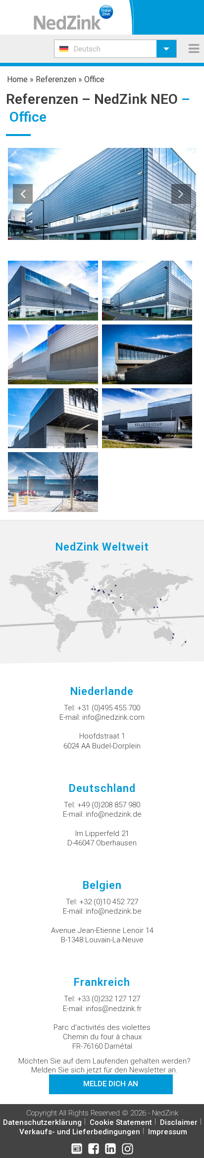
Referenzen (56, 79)
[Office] (53, 290)
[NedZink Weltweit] (102, 606)
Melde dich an (110, 1083)
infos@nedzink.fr (114, 1008)
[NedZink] (73, 17)
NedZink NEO (136, 99)
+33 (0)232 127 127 (108, 998)
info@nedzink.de (114, 814)
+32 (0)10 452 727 (108, 901)
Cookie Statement (121, 1122)
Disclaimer (179, 1122)
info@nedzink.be (114, 911)
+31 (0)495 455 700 (108, 707)
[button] (115, 49)
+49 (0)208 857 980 (108, 804)
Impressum (167, 1132)
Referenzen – (50, 99)
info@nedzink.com (113, 717)
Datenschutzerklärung (42, 1122)
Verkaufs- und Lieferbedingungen (79, 1132)
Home (17, 79)
